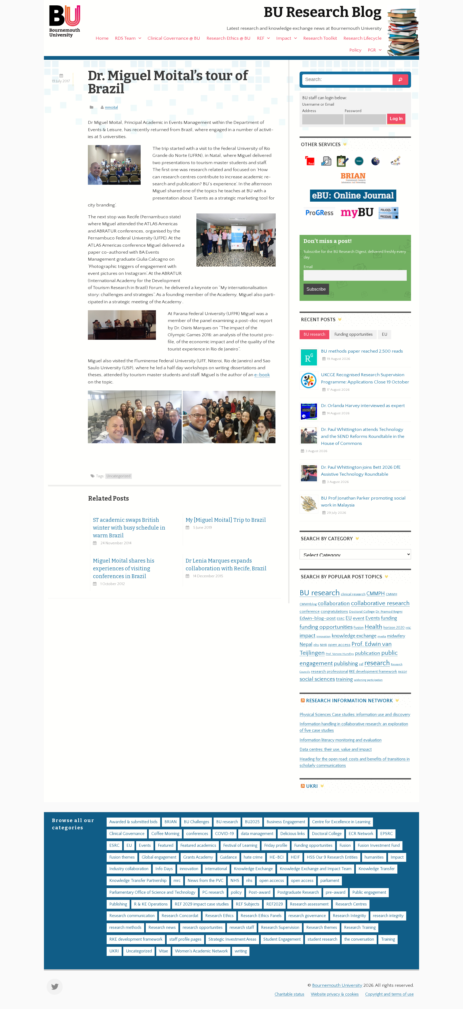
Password (353, 111)
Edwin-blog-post (318, 618)
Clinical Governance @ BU (174, 38)
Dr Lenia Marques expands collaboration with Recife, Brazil (226, 565)
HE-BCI (277, 857)
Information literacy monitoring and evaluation (341, 740)
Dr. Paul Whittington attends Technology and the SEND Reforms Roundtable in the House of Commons (362, 436)
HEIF (295, 857)
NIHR (323, 645)
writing (241, 951)
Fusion (359, 628)
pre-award (335, 892)
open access (339, 644)
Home (102, 38)
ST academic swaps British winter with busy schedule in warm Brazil (129, 528)
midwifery (396, 636)
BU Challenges (196, 822)
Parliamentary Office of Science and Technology (152, 892)
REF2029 (274, 904)
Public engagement (369, 892)
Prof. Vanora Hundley (340, 654)
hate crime (253, 857)
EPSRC (386, 833)
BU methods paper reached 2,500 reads (362, 351)
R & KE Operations (151, 904)
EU (349, 618)
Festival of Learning (240, 845)
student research (322, 939)
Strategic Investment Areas (232, 939)
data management (257, 833)
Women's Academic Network (201, 951)
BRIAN (171, 822)
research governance (307, 916)
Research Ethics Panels (261, 916)
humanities (374, 857)
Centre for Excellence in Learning (341, 822)
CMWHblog (308, 604)
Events (372, 618)
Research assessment (309, 904)
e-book (262, 375)
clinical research (353, 594)
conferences (197, 833)
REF (260, 38)
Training (388, 939)
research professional (329, 672)
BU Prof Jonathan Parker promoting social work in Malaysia (363, 502)
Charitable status (289, 994)
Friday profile (275, 845)
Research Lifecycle (362, 38)
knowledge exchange (354, 636)
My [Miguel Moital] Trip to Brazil (226, 520)
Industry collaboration (128, 869)
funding (389, 618)
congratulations (334, 611)
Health (373, 626)
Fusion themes (122, 857)
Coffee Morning (165, 833)
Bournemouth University (69, 21)
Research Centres (351, 904)
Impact (283, 38)
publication (367, 653)
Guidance (228, 857)
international (216, 869)
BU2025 (252, 822)
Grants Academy (198, 857)
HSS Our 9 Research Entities (332, 857)
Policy (355, 50)
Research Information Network (349, 701)
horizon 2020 (394, 628)
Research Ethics (219, 916)
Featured (165, 845)
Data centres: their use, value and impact (336, 749)
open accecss (271, 880)
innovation (323, 636)
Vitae (163, 951)
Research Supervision (280, 927)
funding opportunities (326, 627)
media (382, 636)
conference (310, 611)
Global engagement (159, 857)
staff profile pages (185, 939)
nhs (316, 645)
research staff (242, 927)
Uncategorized (118, 476)
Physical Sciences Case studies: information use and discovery (355, 714)
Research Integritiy (349, 916)
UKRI (312, 786)
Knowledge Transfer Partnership (138, 880)
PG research (213, 892)
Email (308, 267)
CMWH (391, 594)
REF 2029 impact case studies (202, 904)
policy (236, 892)
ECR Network (361, 833)
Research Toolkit (320, 38)
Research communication (132, 916)
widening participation (368, 680)
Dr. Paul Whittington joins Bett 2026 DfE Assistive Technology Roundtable (361, 471)
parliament (329, 880)
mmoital (111, 107)
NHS (234, 880)
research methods (125, 927)
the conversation (359, 939)
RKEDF (402, 672)
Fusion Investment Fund (379, 845)
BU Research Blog (323, 12)
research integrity (388, 916)
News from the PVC (205, 880)
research (377, 663)
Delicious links (292, 833)
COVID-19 (224, 833)
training (344, 679)
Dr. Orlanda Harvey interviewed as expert (363, 405)
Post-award (259, 892)
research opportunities (203, 927)
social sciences (317, 679)
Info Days (164, 869)
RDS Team (125, 38)
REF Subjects (247, 904)
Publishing (118, 904)
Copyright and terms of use (389, 994)
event (358, 618)
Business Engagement (286, 822)
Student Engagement (282, 939)
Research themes (321, 927)
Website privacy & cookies (335, 994)
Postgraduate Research (298, 892)
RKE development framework (373, 672)
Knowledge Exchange (253, 869)
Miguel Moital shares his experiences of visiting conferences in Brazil (123, 568)
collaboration (334, 604)
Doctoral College (362, 611)
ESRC (341, 618)
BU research (320, 593)
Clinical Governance (126, 833)
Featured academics (198, 845)
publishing (346, 664)
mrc (177, 880)
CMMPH (376, 594)
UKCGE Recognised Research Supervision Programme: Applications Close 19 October (365, 378)
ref (361, 664)
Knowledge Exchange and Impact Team (316, 869)
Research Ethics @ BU (229, 38)
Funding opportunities (313, 845)
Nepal (306, 644)
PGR (372, 50)
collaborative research (380, 603)
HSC (408, 628)
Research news (162, 927)
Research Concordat (180, 916)
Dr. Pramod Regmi (389, 611)
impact (307, 636)
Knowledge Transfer (377, 869)
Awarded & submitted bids (133, 822)
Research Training (360, 927)
